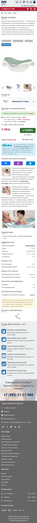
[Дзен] (20, 1)
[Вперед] (34, 87)
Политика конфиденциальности (18, 520)
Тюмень (3, 485)
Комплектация (6, 41)
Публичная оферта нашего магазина (18, 518)
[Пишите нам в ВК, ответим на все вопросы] (5, 163)
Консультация (6, 44)
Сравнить (28, 135)
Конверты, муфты (6, 459)
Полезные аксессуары (8, 462)
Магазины (5, 469)
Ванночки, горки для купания (10, 453)
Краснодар (4, 482)
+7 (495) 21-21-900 (7, 9)
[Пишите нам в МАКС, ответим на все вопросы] (18, 163)
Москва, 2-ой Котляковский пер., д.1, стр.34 (17, 422)
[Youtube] (30, 1)
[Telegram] (27, 1)
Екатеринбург (5, 479)
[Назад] (2, 87)
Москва (3, 473)
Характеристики (18, 41)
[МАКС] (23, 1)
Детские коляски (6, 439)
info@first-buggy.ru (9, 415)
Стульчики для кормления (9, 444)
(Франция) (30, 245)
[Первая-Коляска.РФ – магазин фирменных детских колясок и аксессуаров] (2, 13)
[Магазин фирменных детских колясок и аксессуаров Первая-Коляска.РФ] (4, 3)
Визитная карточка (9, 418)
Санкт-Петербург (6, 476)
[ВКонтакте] (16, 1)
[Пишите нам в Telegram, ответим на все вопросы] (30, 163)
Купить (29, 130)
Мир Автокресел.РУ (7, 465)
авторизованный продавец (21, 146)
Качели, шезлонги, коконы (9, 447)
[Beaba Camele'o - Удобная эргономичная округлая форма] (27, 88)
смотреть (32, 295)
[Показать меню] (34, 9)
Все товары (5, 432)
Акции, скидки (5, 436)
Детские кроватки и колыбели (10, 442)
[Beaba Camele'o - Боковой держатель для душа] (9, 88)
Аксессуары (28, 41)
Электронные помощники (9, 456)
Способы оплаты (7, 505)
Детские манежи (6, 450)
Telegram (6, 411)
